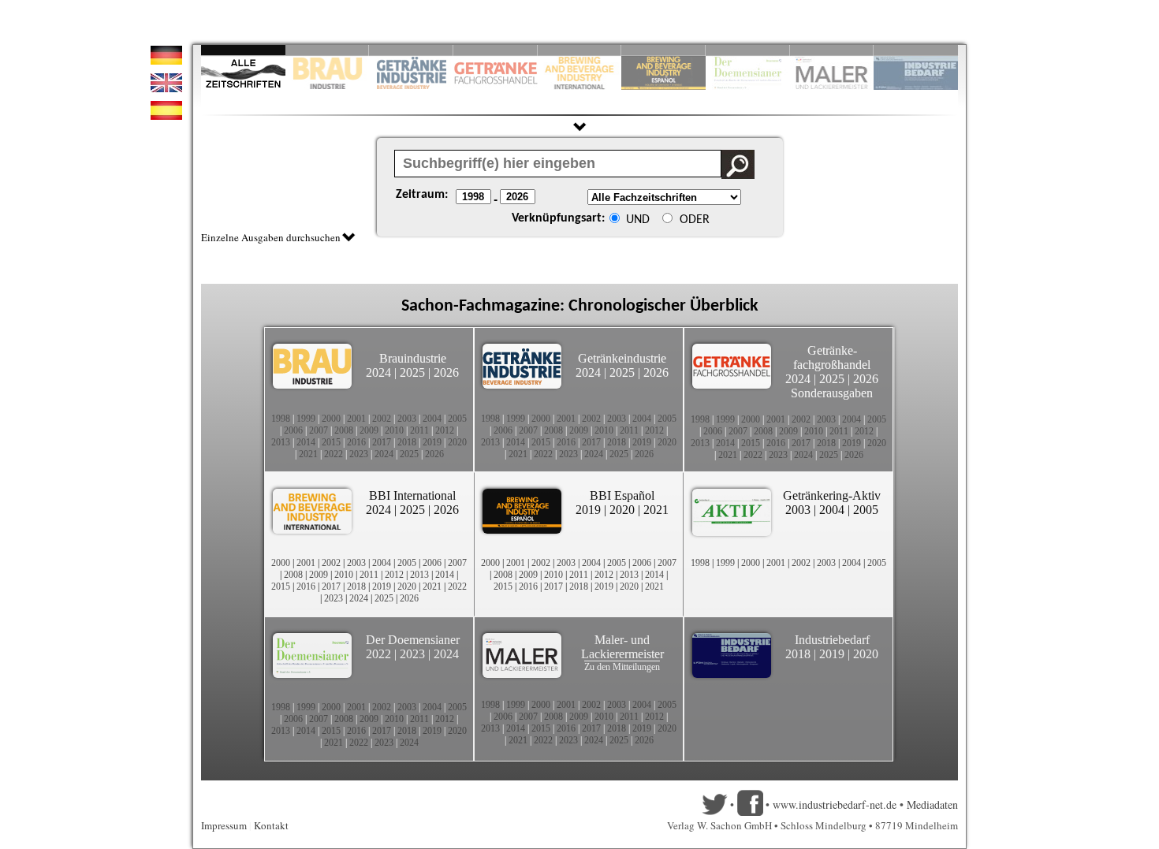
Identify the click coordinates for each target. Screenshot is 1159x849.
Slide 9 (832, 50)
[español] (166, 115)
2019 (432, 442)
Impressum (224, 825)
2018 (406, 442)
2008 (343, 430)
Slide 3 (411, 50)
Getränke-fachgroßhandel (831, 357)
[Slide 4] (495, 50)
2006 (293, 430)
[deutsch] (166, 60)
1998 (280, 418)
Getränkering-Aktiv (832, 495)
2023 (358, 454)
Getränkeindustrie (622, 358)
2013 (280, 442)
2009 (369, 430)
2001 (356, 418)
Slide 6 (663, 50)
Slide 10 (916, 50)
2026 (446, 372)
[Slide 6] (663, 50)
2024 (378, 372)
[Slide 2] (327, 50)
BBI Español (622, 495)
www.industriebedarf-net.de (834, 804)
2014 (305, 442)
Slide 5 (580, 50)
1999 (305, 418)
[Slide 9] (832, 50)
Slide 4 (495, 50)
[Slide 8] (748, 50)
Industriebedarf (832, 639)
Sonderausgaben (832, 393)
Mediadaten (932, 804)
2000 (331, 418)
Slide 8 (748, 50)
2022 (333, 454)
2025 (412, 372)
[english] (166, 88)
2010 (394, 430)
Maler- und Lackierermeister (622, 647)
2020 (457, 442)
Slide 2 (327, 50)
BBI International (412, 495)
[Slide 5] (580, 50)
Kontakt (271, 825)
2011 (419, 430)
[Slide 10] (916, 50)
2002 (381, 418)
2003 (406, 418)
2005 (457, 418)
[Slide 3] (411, 50)
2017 (381, 442)
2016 (356, 442)
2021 (308, 454)
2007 (318, 430)
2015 (331, 442)
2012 (444, 430)
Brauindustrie (412, 358)
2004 (432, 418)
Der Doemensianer (413, 639)
